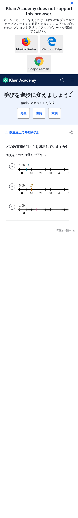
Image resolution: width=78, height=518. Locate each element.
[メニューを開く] (72, 80)
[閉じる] (72, 3)
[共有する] (71, 132)
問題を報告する (65, 230)
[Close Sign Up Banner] (71, 93)
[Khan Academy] (18, 80)
